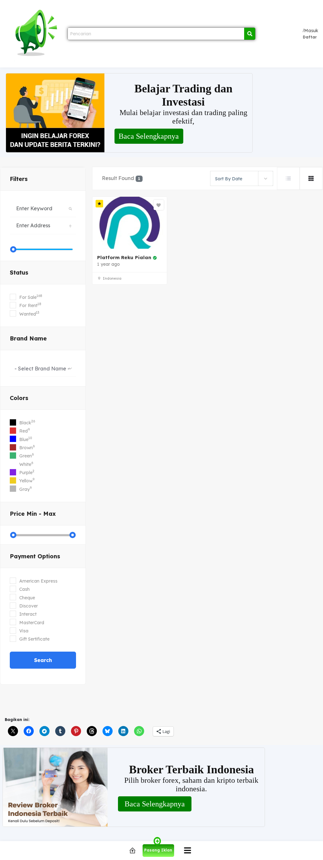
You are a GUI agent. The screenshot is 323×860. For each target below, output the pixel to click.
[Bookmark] (159, 205)
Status (19, 272)
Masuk (311, 30)
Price (33, 513)
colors (19, 398)
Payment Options (35, 556)
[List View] (288, 178)
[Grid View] (311, 178)
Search (43, 660)
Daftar (310, 37)
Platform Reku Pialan (124, 257)
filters (19, 179)
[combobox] (43, 368)
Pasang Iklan (158, 850)
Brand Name (28, 338)
